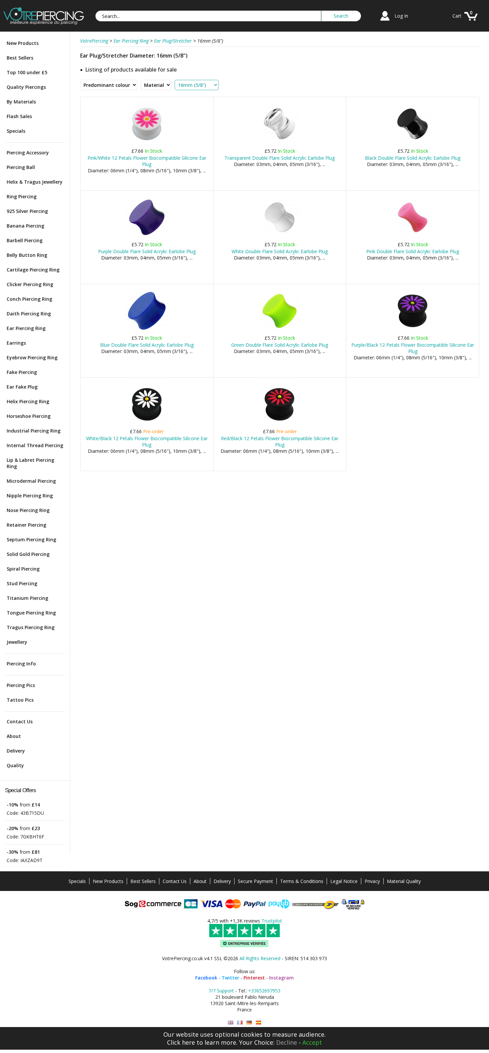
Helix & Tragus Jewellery (35, 182)
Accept (312, 1042)
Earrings (16, 343)
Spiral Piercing (23, 569)
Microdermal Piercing (31, 481)
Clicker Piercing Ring (30, 284)
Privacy (372, 881)
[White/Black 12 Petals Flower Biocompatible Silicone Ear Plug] (147, 424)
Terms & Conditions (301, 881)
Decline (286, 1042)
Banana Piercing (25, 226)
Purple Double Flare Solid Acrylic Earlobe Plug (147, 251)
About (14, 736)
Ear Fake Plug (22, 387)
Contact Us (20, 721)
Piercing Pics (21, 685)
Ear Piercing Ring (26, 328)
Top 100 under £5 (27, 72)
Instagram (281, 977)
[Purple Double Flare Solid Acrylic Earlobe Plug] (147, 237)
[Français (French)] (240, 1022)
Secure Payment (255, 881)
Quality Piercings (26, 87)
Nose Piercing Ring (28, 510)
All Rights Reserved (260, 958)
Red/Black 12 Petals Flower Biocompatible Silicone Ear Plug (279, 441)
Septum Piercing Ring (31, 539)
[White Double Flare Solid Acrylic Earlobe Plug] (279, 237)
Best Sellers (20, 58)
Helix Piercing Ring (28, 401)
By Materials (21, 101)
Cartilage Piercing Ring (33, 269)
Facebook (206, 977)
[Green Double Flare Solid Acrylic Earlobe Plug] (279, 331)
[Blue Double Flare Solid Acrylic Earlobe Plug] (147, 331)
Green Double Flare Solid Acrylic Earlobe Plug (279, 345)
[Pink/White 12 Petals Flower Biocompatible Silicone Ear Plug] (147, 144)
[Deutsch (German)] (249, 1022)
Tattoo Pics (20, 700)
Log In (401, 16)
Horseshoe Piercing (29, 416)
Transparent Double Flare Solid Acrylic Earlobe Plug (280, 158)
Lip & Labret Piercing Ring (30, 463)
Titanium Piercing (27, 598)
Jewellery (17, 642)
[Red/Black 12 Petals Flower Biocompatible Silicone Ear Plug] (279, 424)
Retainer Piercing (26, 525)
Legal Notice (344, 881)
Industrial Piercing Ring (34, 431)
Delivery (16, 751)
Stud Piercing (22, 583)
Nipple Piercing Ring (30, 495)
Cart (456, 16)
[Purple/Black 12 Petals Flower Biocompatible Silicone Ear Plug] (412, 331)
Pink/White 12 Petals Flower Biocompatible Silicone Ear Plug (146, 161)
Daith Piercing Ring (29, 313)
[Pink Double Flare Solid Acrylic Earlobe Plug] (412, 237)
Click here (181, 1042)
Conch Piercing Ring (29, 299)
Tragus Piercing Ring (31, 627)
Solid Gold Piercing (28, 554)
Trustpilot (271, 921)
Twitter (230, 977)
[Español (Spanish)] (258, 1022)
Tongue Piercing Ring (31, 613)
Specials (16, 131)
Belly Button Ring (27, 255)
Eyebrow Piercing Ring (32, 357)
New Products (23, 43)
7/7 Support (221, 990)
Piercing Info (21, 663)
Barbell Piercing (25, 240)
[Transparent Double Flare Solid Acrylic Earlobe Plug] (279, 144)
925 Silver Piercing (27, 211)
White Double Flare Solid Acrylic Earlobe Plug (280, 251)
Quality (15, 765)
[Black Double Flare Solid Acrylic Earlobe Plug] (412, 144)
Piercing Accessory (28, 152)
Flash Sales (19, 116)
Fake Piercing (22, 372)
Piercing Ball (21, 167)
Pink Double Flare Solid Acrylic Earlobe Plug (412, 251)
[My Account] (385, 21)
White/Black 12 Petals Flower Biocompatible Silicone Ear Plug (147, 441)
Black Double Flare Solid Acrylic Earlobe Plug (412, 158)
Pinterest (254, 977)
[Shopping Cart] (471, 21)
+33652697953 (264, 990)
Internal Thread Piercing (35, 445)
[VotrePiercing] (43, 23)
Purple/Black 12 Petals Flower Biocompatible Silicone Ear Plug (412, 348)
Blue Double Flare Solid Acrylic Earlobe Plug (147, 345)
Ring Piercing (22, 196)
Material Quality (404, 881)
